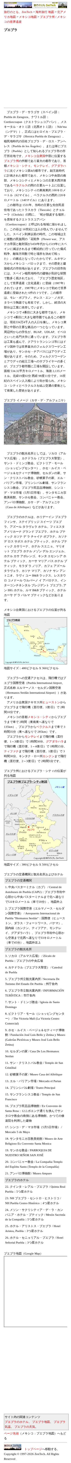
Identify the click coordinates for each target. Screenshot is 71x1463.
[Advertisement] (35, 71)
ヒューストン (51, 702)
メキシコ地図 (28, 16)
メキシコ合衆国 (35, 156)
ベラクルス (20, 185)
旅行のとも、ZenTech (18, 12)
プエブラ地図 (41, 1421)
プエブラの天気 (24, 1426)
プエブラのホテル (16, 1421)
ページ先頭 (11, 1433)
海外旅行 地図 (45, 12)
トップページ (31, 1449)
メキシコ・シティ (19, 165)
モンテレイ (41, 165)
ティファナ (11, 751)
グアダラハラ (55, 741)
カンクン (48, 756)
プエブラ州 (47, 16)
